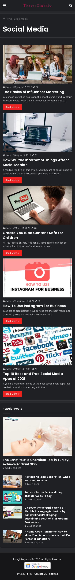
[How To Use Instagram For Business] (37, 277)
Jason (8, 87)
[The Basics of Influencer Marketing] (37, 64)
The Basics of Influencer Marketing (33, 91)
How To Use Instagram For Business (34, 305)
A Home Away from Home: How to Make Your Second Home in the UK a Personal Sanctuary (47, 535)
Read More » (12, 107)
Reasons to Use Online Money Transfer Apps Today (43, 494)
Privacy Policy (24, 573)
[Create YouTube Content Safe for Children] (37, 205)
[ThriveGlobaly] (37, 5)
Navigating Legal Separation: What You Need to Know (47, 478)
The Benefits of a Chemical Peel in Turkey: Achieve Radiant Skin (36, 462)
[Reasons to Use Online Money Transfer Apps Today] (12, 497)
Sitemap (53, 573)
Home (8, 18)
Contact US (40, 573)
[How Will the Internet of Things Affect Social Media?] (37, 132)
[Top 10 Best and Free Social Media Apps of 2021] (37, 346)
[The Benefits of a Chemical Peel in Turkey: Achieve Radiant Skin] (37, 436)
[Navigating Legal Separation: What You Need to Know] (12, 481)
